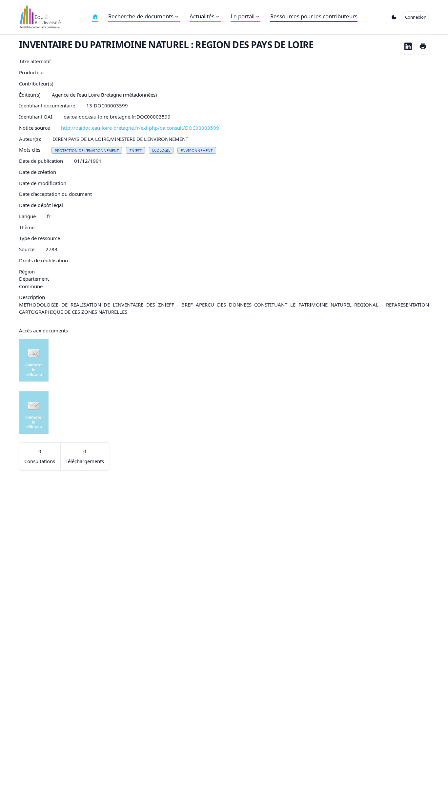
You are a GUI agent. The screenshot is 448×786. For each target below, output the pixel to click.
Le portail (243, 16)
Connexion (415, 17)
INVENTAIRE (45, 44)
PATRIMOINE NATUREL (139, 44)
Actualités (202, 16)
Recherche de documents (140, 16)
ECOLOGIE (161, 150)
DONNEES (240, 304)
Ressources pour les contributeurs (313, 16)
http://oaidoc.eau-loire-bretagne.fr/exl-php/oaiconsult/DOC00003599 (140, 127)
